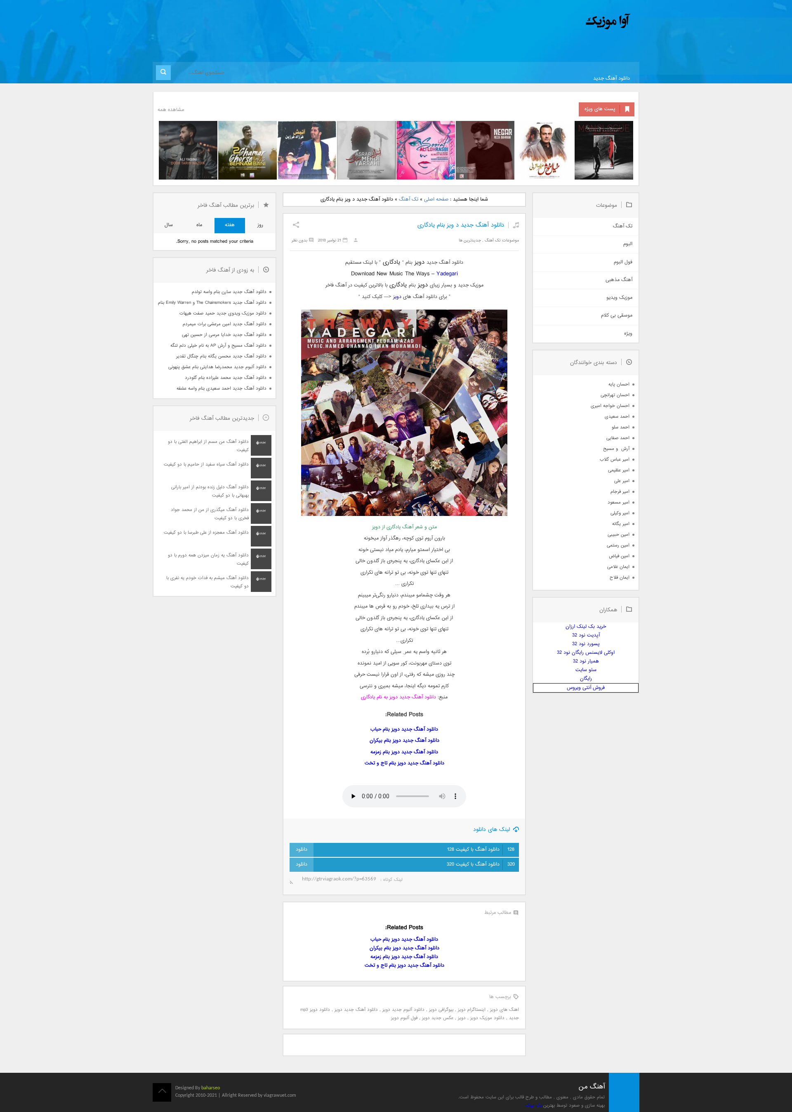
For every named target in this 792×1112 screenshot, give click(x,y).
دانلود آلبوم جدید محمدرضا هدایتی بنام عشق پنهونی (217, 367)
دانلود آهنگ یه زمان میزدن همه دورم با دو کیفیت (208, 559)
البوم (627, 244)
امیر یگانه (620, 524)
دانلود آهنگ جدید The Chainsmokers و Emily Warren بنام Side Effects (212, 303)
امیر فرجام (619, 492)
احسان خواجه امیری (610, 406)
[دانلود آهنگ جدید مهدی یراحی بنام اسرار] (366, 150)
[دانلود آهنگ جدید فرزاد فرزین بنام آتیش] (307, 150)
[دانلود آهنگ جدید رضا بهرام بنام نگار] (485, 150)
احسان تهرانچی (615, 395)
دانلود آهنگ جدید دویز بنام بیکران (404, 740)
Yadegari (447, 274)
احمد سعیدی (617, 417)
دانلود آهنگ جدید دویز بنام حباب (404, 729)
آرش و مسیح (616, 449)
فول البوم (623, 262)
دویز (397, 297)
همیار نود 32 (586, 661)
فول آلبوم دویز (404, 1018)
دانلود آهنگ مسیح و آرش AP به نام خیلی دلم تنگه (218, 346)
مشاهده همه (171, 110)
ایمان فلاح (619, 578)
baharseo (210, 1088)
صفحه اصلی (436, 199)
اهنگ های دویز (504, 1010)
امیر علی (621, 481)
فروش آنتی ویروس (586, 688)
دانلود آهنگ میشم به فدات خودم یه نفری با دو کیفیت (207, 582)
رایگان (586, 678)
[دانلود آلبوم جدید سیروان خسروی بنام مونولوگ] (604, 150)
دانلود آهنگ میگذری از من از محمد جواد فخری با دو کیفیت (210, 514)
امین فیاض (619, 556)
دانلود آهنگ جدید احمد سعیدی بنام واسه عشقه (221, 389)
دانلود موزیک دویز (487, 1018)
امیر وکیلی (619, 513)
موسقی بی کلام (616, 315)
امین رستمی (618, 545)
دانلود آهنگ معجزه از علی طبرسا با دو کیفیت (206, 533)
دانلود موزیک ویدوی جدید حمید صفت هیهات (222, 313)
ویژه (628, 333)
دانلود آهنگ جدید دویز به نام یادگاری (398, 697)
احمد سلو (620, 427)
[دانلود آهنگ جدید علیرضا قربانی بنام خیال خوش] (544, 150)
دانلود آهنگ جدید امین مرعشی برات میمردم (224, 324)
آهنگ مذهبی (619, 280)
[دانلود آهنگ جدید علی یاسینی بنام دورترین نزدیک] (188, 150)
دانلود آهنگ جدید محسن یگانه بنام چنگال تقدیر (221, 356)
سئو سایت (585, 670)
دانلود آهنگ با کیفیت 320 (481, 864)
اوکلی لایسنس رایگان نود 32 (586, 652)
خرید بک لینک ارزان (586, 626)
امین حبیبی (618, 535)
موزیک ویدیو (619, 297)
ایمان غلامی (618, 567)
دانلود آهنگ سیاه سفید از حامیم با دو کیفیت (206, 464)
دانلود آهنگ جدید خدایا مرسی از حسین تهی (224, 335)
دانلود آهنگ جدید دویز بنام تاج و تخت (404, 763)
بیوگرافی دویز (441, 1010)
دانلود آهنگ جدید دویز (356, 1010)
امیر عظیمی (618, 470)
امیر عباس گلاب (614, 460)
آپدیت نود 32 (586, 635)
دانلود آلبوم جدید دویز (403, 1010)
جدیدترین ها (470, 240)
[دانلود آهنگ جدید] (539, 21)
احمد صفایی (617, 438)
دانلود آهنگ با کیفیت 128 (480, 849)
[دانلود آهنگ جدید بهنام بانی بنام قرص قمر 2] (247, 150)
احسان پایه (618, 384)
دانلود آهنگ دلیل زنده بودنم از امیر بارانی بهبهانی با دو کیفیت (210, 491)
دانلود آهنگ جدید (611, 78)
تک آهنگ (408, 199)
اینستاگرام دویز (472, 1010)
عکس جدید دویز (437, 1018)
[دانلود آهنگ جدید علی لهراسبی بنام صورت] (425, 150)
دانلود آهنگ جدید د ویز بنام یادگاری (460, 225)
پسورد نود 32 (586, 644)
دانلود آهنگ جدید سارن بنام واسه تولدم (229, 292)
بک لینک (534, 1106)
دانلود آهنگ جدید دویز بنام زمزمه (404, 752)
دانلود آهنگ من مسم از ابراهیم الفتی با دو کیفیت (208, 446)
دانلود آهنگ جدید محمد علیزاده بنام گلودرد (225, 378)
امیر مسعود (618, 502)
